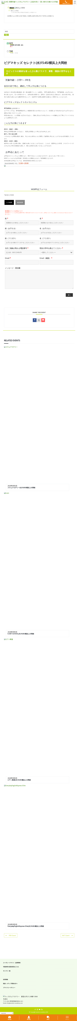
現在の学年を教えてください (51, 248)
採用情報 (5, 979)
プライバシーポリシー (9, 987)
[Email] (43, 320)
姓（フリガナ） (11, 238)
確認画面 (20, 202)
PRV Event (12, 935)
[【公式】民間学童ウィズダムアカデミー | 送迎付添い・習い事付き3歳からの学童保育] (30, 2)
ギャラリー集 (6, 971)
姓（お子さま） (11, 228)
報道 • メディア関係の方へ (10, 983)
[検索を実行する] (6, 35)
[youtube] (39, 1009)
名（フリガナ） (45, 238)
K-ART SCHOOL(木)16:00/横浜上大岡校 (21, 634)
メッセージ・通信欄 (12, 268)
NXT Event (65, 935)
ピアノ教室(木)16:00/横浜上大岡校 (19, 780)
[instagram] (37, 1009)
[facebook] (35, 1009)
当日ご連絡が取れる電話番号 (16, 248)
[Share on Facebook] (35, 320)
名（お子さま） (45, 228)
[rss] (42, 1009)
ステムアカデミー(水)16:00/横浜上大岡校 (21, 488)
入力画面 (9, 202)
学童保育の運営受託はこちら (11, 967)
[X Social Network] (39, 320)
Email (8, 258)
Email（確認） (46, 258)
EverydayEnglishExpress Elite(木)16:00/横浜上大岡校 (26, 926)
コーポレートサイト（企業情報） (12, 963)
